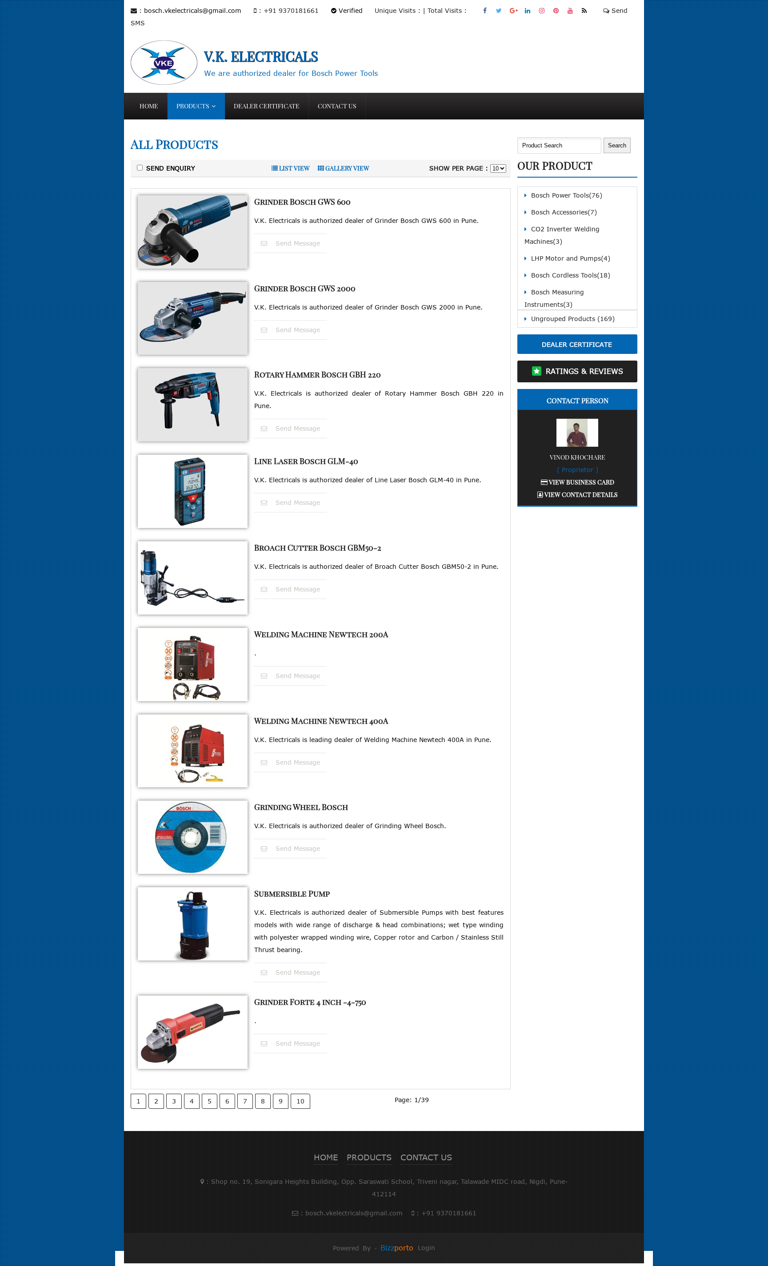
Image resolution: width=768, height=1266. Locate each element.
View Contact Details (580, 494)
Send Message (296, 243)
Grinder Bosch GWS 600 (302, 201)
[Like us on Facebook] (485, 10)
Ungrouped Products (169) (573, 318)
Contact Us (337, 106)
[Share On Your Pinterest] (556, 10)
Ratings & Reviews (584, 371)
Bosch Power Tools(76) (566, 195)
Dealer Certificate (267, 106)
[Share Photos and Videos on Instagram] (542, 10)
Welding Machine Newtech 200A (321, 634)
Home (149, 106)
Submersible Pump (292, 893)
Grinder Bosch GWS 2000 (305, 288)
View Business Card (581, 482)
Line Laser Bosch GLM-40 (306, 461)
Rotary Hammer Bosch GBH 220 (317, 374)
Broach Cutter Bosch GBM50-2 (317, 547)
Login (426, 1247)
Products (192, 106)
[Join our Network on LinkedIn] (528, 10)
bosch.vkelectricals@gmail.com (192, 10)
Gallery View (346, 168)
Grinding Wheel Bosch (301, 807)
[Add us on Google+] (514, 10)
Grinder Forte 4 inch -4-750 (310, 1001)
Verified (349, 10)
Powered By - (373, 1248)
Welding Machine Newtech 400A (321, 720)
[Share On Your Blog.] (585, 10)
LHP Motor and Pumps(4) (570, 258)
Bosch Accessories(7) (564, 212)
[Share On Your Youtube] (570, 10)
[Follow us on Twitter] (499, 10)
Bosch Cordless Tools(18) (570, 275)
